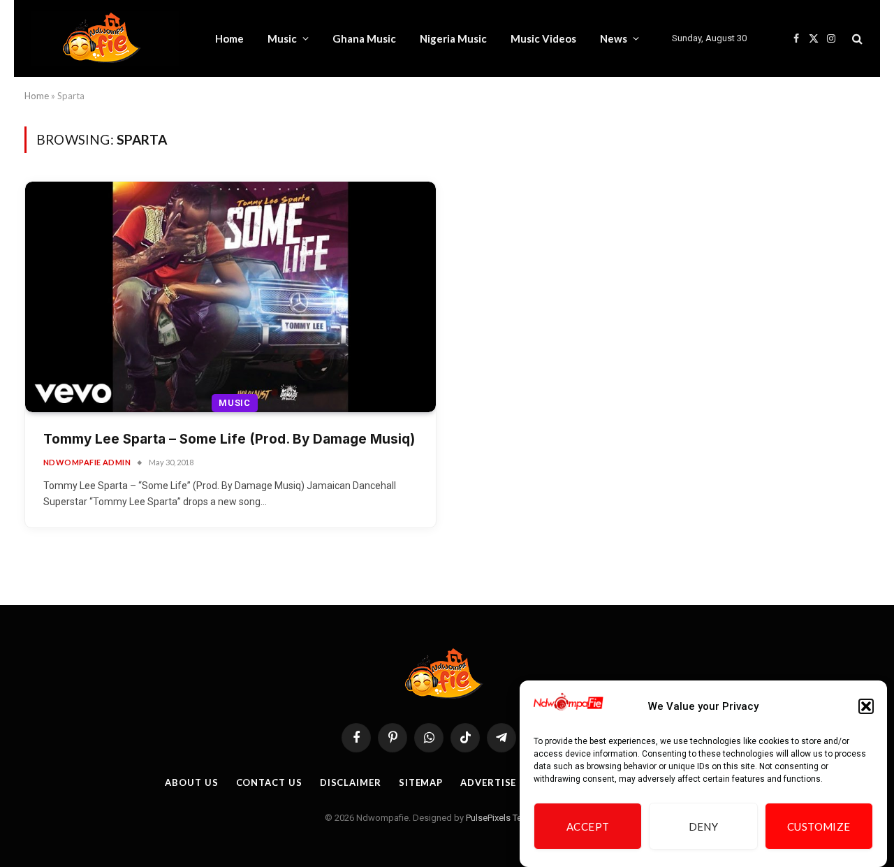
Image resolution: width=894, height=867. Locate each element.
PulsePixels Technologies (516, 818)
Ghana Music (364, 38)
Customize (819, 826)
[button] (866, 706)
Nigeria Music (453, 38)
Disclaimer (350, 782)
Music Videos (543, 38)
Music (282, 38)
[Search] (856, 38)
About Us (191, 782)
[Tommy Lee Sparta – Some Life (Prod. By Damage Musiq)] (230, 297)
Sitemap (421, 782)
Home (229, 38)
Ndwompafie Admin (87, 462)
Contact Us (269, 782)
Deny (704, 826)
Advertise (488, 782)
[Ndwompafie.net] (105, 38)
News (613, 38)
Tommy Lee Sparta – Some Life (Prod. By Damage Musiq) (229, 439)
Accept (588, 826)
